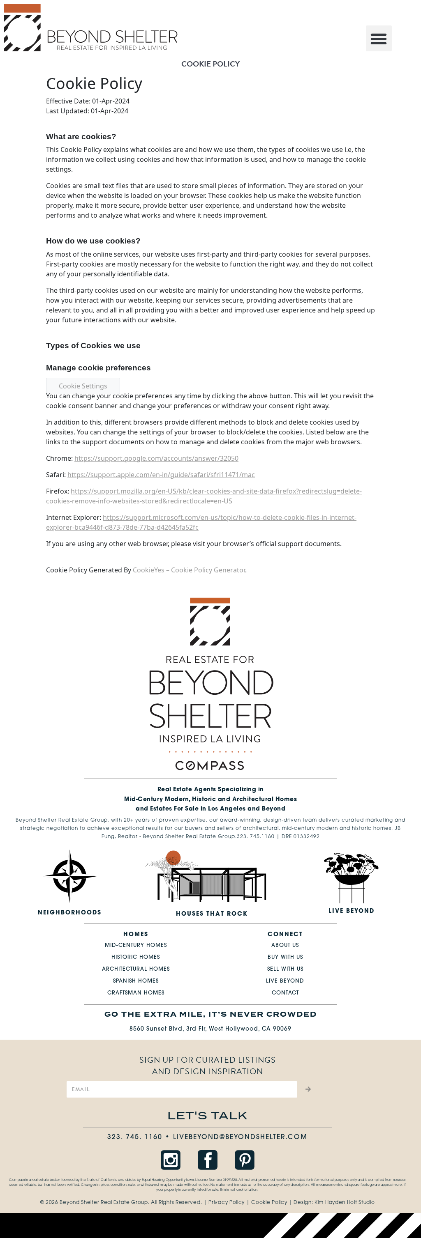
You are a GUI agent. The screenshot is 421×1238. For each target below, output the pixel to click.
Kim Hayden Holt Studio (345, 1202)
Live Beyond (285, 981)
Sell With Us (285, 969)
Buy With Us (285, 957)
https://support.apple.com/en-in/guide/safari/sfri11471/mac (161, 474)
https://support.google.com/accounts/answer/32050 (156, 458)
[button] (379, 38)
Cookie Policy (269, 1202)
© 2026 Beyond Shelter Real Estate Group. (95, 1202)
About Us (285, 945)
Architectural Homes (136, 969)
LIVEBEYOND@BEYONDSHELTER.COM (240, 1137)
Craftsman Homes (135, 993)
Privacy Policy (226, 1202)
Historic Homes (135, 957)
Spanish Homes (136, 981)
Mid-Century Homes (136, 945)
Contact (285, 993)
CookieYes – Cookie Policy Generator (189, 569)
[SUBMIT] (306, 1089)
